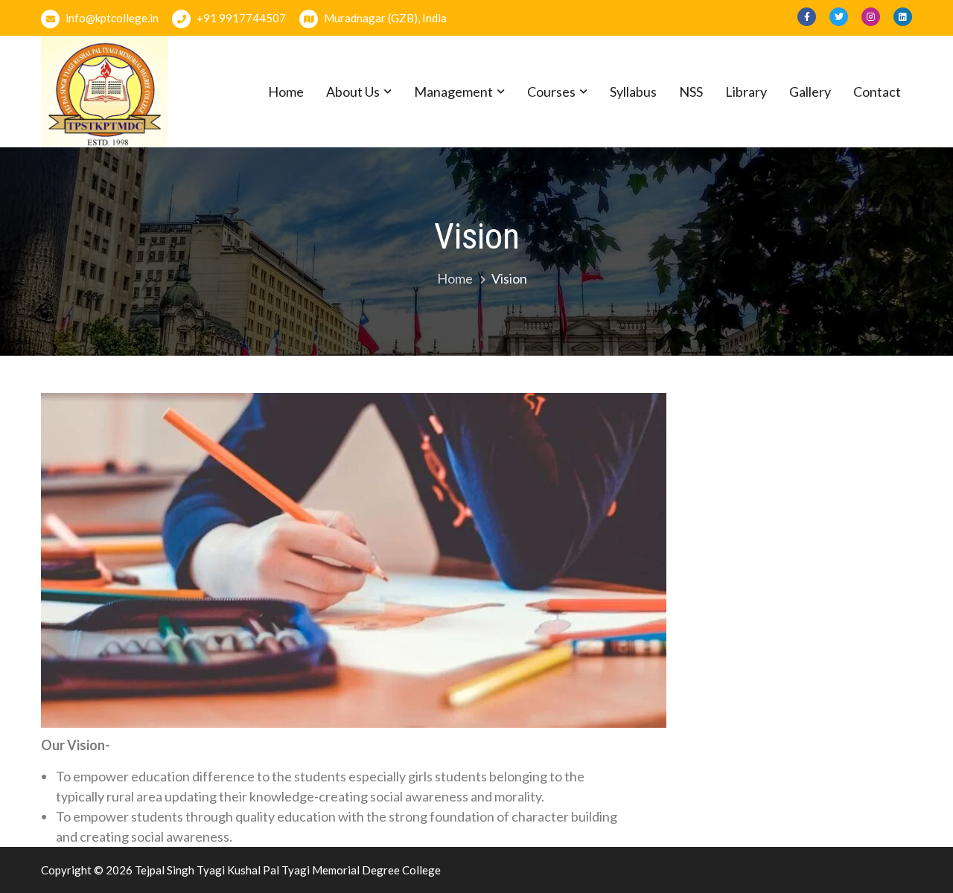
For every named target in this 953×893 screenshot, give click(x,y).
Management (453, 91)
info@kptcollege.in (111, 18)
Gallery (810, 91)
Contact (877, 91)
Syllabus (633, 91)
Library (746, 91)
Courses (551, 91)
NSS (691, 91)
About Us (353, 91)
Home (286, 91)
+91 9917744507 (240, 18)
